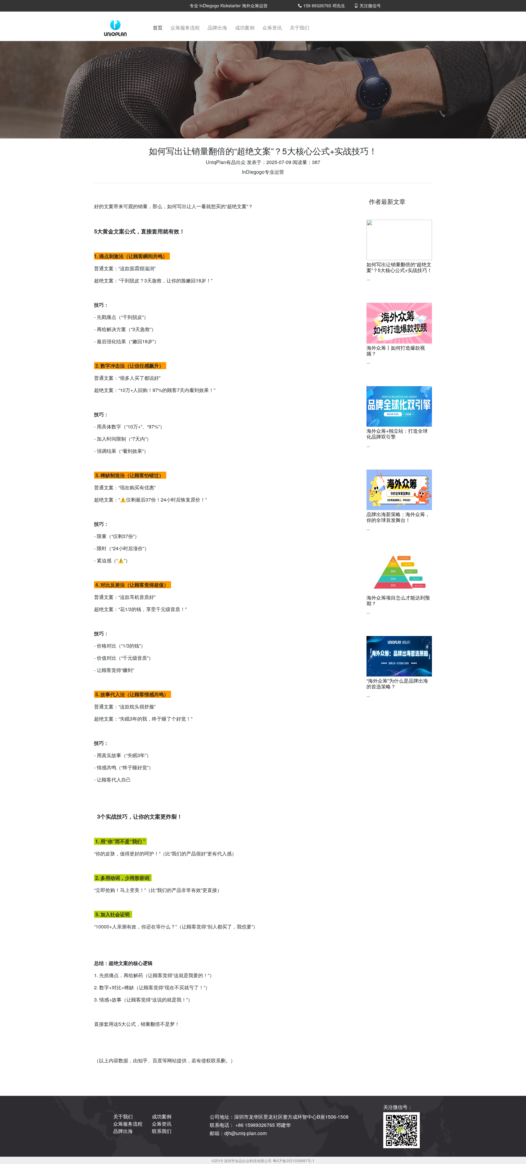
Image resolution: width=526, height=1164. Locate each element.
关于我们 (299, 27)
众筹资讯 (272, 27)
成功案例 (244, 27)
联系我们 (161, 1130)
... (368, 278)
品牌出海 (217, 27)
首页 (159, 29)
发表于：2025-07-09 (269, 162)
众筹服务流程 (185, 27)
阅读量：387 (306, 162)
